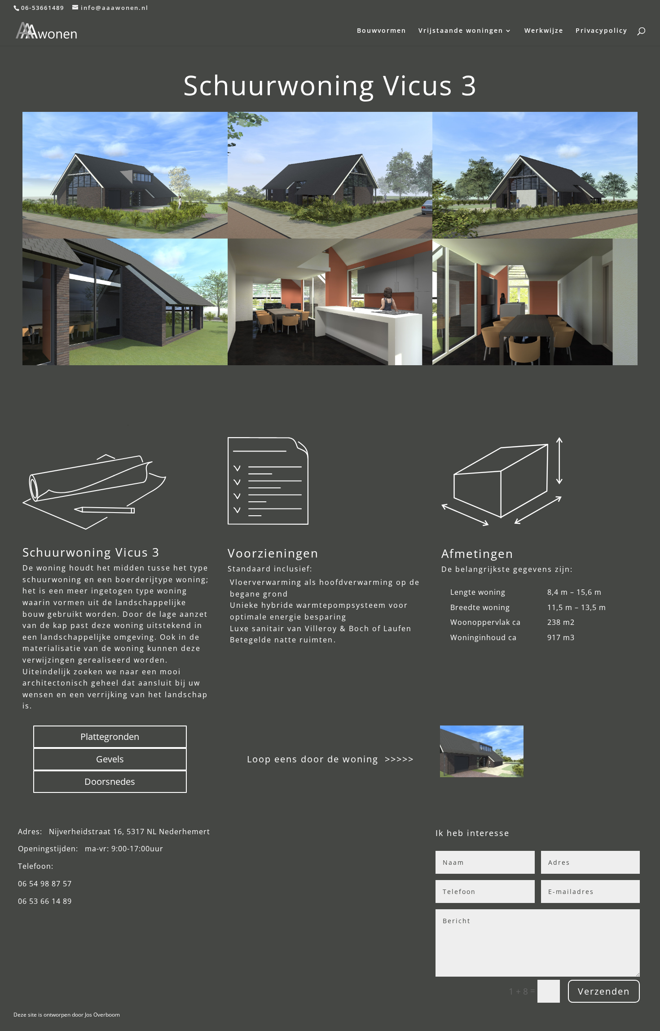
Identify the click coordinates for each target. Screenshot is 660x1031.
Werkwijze (543, 31)
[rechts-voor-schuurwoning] (125, 175)
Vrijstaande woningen (460, 31)
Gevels (110, 759)
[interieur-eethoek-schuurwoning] (535, 362)
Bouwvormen (381, 31)
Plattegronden (109, 736)
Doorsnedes (109, 781)
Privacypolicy (602, 31)
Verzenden (604, 991)
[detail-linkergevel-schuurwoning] (125, 362)
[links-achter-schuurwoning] (535, 235)
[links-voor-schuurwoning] (330, 235)
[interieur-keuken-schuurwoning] (330, 362)
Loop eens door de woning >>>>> (329, 759)
